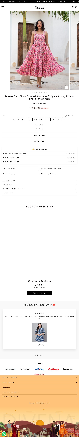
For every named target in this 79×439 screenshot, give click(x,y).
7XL (64, 119)
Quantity (39, 125)
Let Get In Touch (10, 396)
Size (39, 116)
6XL (58, 119)
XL (30, 119)
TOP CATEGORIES (9, 377)
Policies (6, 387)
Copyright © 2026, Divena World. (39, 403)
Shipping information (14, 189)
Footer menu (8, 382)
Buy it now (39, 141)
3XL (41, 119)
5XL (52, 119)
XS (14, 119)
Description (9, 180)
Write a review (39, 293)
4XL (47, 119)
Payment (7, 184)
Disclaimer (8, 193)
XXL (35, 119)
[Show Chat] (4, 434)
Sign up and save (10, 392)
